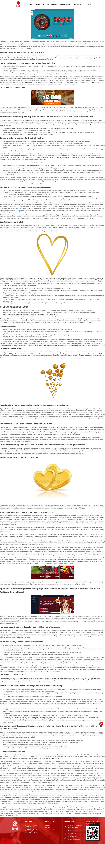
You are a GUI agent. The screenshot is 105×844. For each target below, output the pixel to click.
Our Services (51, 4)
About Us (39, 4)
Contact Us (77, 4)
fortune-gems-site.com (20, 210)
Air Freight (47, 825)
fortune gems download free (20, 555)
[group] (101, 723)
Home (30, 4)
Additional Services (50, 830)
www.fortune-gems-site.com (59, 797)
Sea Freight (47, 828)
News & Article (65, 4)
